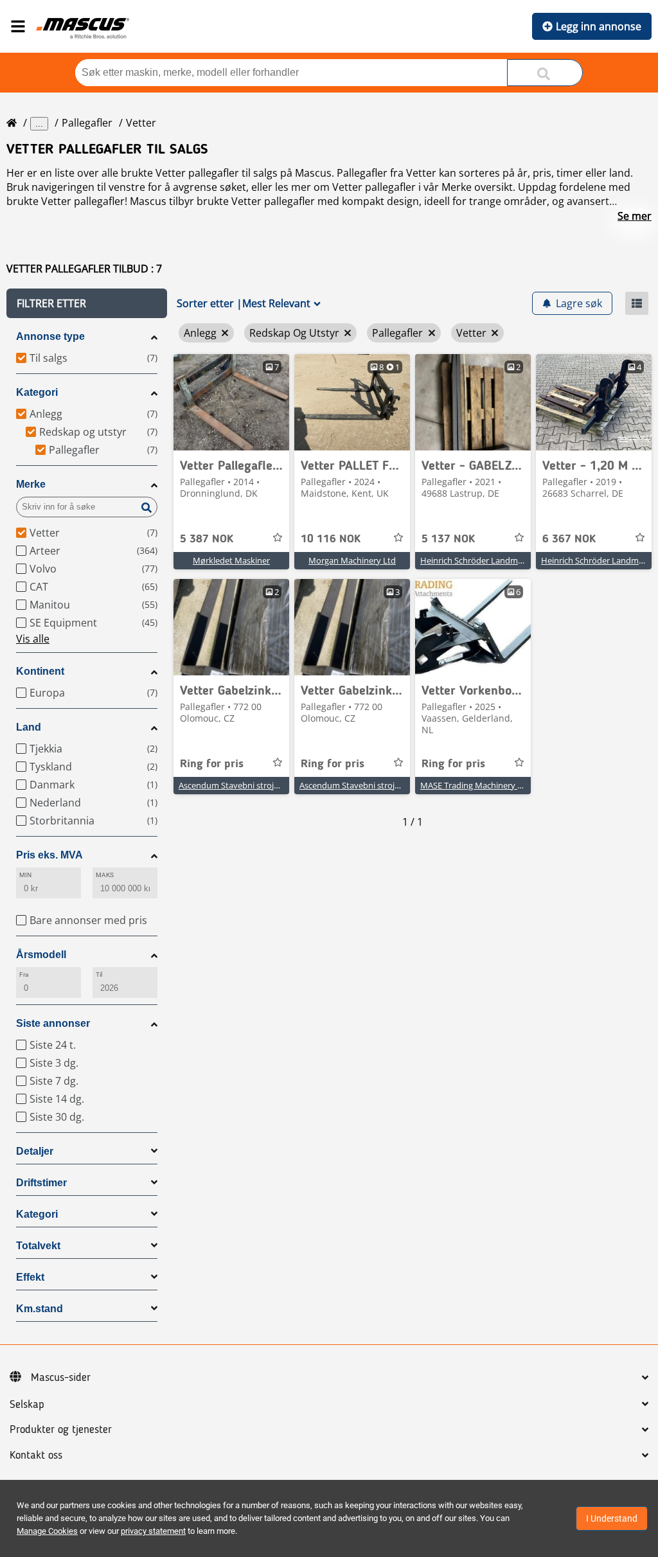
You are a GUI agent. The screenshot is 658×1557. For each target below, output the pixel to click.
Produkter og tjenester (61, 1430)
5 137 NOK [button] (448, 539)
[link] (231, 402)
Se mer (635, 216)
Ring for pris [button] (212, 764)
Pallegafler (87, 123)
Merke (31, 484)
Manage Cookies (47, 1531)
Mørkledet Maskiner (231, 560)
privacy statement (153, 1531)
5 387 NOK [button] (206, 539)
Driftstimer (41, 1182)
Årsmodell (41, 954)
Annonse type (50, 336)
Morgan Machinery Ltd (352, 560)
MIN (25, 874)
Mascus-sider (61, 1378)
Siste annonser (53, 1023)
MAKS (105, 874)
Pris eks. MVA (49, 855)
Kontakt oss (36, 1455)
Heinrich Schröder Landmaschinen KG (492, 560)
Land (28, 727)
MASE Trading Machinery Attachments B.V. (501, 785)
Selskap (27, 1404)
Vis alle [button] (32, 639)
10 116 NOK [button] (330, 539)
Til (99, 974)
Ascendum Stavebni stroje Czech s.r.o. (251, 785)
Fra (23, 974)
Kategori (37, 392)
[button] (86, 303)
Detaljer (34, 1151)
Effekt (30, 1277)
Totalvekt (38, 1245)
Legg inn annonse (598, 26)
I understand (611, 1518)
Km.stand (39, 1308)
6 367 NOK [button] (569, 539)
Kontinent (40, 671)
